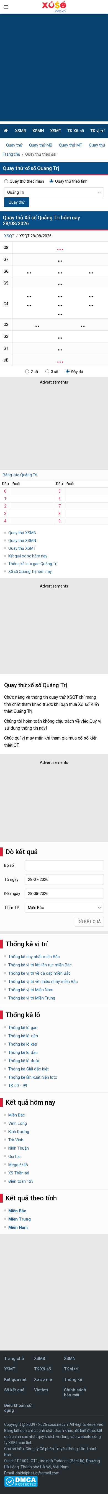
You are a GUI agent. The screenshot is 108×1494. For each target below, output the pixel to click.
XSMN (38, 130)
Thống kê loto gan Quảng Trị (32, 564)
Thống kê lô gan (22, 1027)
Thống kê (73, 1379)
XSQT (9, 236)
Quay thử (14, 145)
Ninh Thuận (18, 1148)
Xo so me (43, 1379)
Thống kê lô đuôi (23, 1060)
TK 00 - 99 (17, 1085)
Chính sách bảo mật (75, 1392)
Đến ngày (12, 893)
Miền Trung (19, 1219)
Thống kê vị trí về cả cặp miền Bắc (39, 973)
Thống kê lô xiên (23, 1035)
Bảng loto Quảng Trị (20, 475)
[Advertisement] (54, 67)
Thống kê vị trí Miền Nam (30, 989)
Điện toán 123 (21, 1181)
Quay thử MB (40, 145)
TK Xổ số (75, 130)
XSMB (20, 130)
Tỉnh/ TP (11, 907)
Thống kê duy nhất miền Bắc (34, 956)
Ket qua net (15, 1379)
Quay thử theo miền (27, 181)
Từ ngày (11, 879)
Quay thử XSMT (22, 548)
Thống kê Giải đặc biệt (28, 1069)
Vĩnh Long (17, 1123)
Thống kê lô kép (22, 1044)
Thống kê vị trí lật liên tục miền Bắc (40, 965)
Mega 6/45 (18, 1164)
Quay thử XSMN (22, 540)
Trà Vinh (15, 1139)
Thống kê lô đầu (23, 1052)
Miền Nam (18, 1227)
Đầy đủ (77, 371)
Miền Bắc (16, 1115)
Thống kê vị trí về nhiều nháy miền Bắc (43, 981)
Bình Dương (18, 1131)
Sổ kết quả (14, 1389)
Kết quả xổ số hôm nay (27, 556)
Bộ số (9, 865)
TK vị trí (97, 130)
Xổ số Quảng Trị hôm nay (30, 571)
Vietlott (41, 1389)
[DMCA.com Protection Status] (21, 1485)
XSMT (55, 130)
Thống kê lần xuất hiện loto (32, 1077)
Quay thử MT (70, 145)
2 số (34, 371)
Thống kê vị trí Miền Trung (31, 998)
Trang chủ (11, 154)
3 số (54, 371)
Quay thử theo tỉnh (71, 181)
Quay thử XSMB (22, 533)
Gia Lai (14, 1156)
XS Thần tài (18, 1173)
